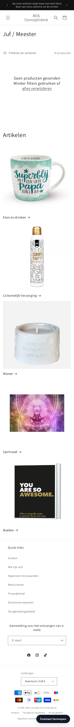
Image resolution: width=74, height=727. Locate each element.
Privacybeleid (16, 593)
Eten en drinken (14, 217)
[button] (8, 17)
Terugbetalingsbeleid (21, 611)
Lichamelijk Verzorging (20, 295)
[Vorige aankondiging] (7, 5)
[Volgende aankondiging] (66, 5)
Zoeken (13, 558)
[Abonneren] (61, 640)
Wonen (8, 373)
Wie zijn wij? (15, 567)
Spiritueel (10, 452)
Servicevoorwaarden (21, 602)
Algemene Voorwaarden (23, 576)
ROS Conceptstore (34, 707)
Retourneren (16, 584)
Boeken (8, 530)
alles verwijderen (37, 88)
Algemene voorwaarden (30, 718)
